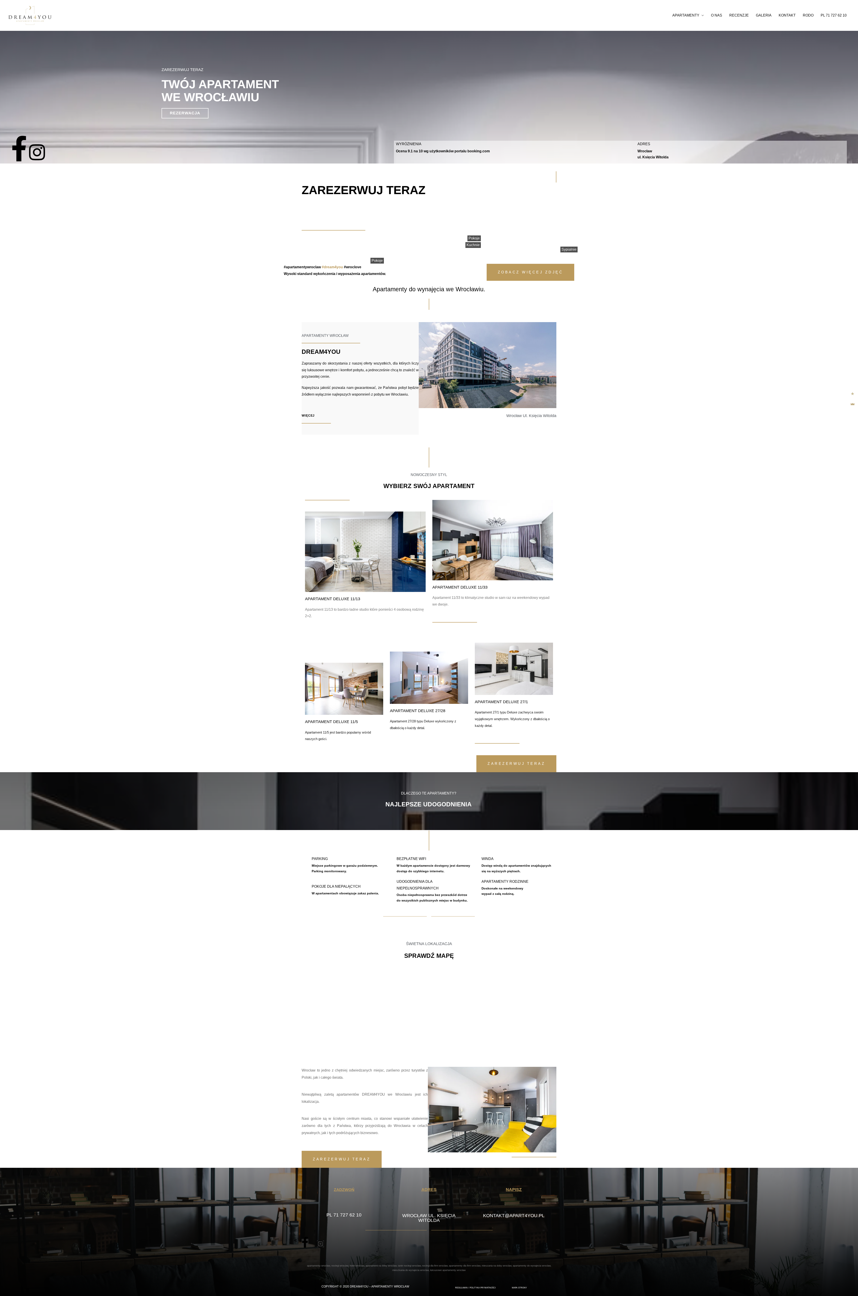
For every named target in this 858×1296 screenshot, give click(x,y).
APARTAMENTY (685, 15)
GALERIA (764, 15)
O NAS (716, 15)
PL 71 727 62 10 (834, 15)
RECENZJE (739, 15)
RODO (808, 15)
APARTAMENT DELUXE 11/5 (331, 721)
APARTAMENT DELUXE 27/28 (417, 711)
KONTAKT (787, 15)
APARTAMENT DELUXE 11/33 (460, 587)
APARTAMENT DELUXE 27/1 (501, 702)
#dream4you (332, 267)
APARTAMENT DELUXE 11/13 (332, 599)
